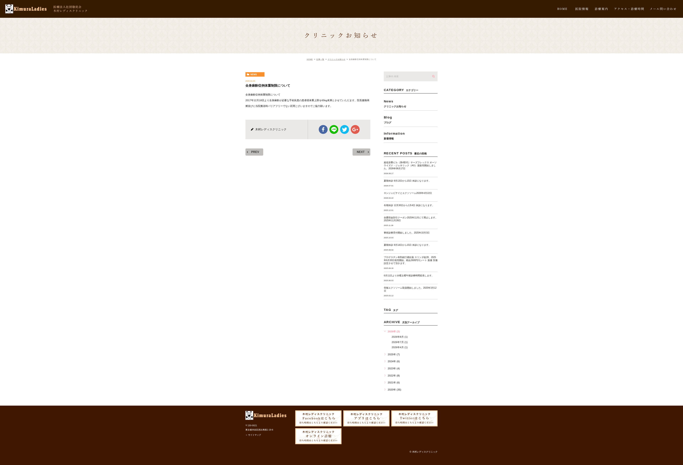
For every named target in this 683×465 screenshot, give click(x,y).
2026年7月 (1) (400, 342)
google (355, 129)
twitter (344, 129)
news (253, 74)
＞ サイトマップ (253, 435)
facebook (323, 129)
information (394, 136)
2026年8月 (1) (400, 336)
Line (333, 129)
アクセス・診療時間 (629, 8)
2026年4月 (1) (400, 347)
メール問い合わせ (663, 8)
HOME (562, 8)
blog (388, 120)
